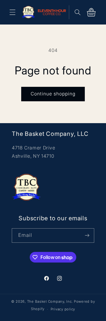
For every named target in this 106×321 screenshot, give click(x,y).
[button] (12, 12)
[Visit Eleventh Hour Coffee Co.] (53, 12)
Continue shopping (53, 94)
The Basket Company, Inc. (50, 301)
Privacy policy (63, 309)
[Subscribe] (87, 235)
